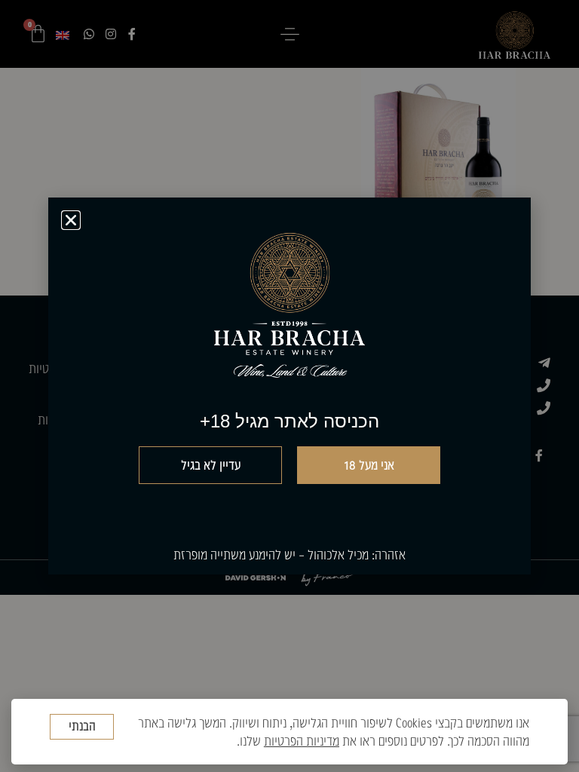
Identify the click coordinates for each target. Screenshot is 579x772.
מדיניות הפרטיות (301, 740)
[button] (70, 220)
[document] (289, 386)
